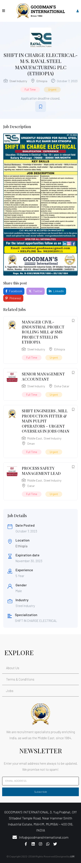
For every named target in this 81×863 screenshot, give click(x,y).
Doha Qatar (61, 386)
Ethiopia (42, 81)
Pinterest (15, 298)
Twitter (38, 291)
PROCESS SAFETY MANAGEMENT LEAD (41, 471)
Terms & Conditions (20, 679)
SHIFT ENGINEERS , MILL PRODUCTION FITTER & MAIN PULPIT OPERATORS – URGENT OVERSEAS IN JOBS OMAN (45, 421)
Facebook (15, 291)
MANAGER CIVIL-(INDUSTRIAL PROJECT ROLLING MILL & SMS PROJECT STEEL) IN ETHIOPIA (43, 332)
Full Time (30, 89)
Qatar (31, 486)
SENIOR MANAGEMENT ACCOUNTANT (43, 376)
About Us (12, 668)
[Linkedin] (33, 844)
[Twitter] (55, 844)
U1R (72, 856)
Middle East (34, 438)
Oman (31, 443)
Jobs (9, 691)
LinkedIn (58, 291)
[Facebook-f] (26, 844)
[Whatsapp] (48, 844)
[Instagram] (40, 844)
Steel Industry (18, 81)
